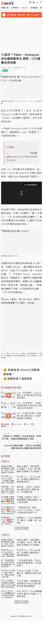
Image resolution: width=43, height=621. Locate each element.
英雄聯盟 (12, 15)
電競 (4, 426)
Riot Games (18, 424)
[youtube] (34, 2)
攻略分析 (5, 7)
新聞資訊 (24, 7)
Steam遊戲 (34, 15)
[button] (41, 2)
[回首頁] (7, 3)
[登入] (37, 2)
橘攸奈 (23, 15)
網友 (39, 281)
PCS (27, 424)
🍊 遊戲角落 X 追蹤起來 (17, 378)
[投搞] (30, 2)
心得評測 (14, 7)
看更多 (21, 528)
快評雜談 (34, 7)
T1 (34, 424)
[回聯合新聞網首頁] (2, 3)
